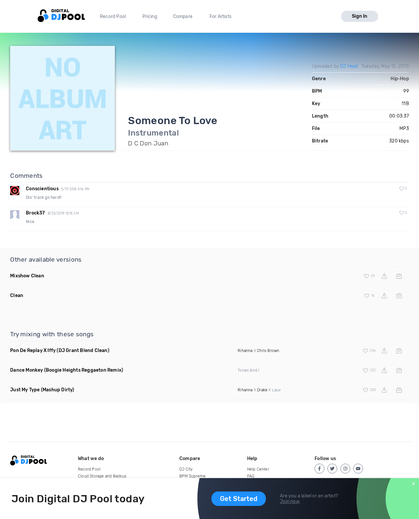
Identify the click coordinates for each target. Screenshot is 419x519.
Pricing (149, 16)
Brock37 (35, 213)
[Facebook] (319, 468)
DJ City (185, 469)
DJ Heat (349, 66)
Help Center (258, 469)
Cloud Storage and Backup (102, 476)
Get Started (238, 499)
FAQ (251, 476)
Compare (182, 16)
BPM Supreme (192, 476)
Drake (262, 390)
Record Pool (113, 16)
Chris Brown (268, 350)
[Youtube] (358, 468)
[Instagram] (345, 468)
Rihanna (245, 350)
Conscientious (42, 189)
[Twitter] (332, 468)
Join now (289, 501)
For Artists (220, 16)
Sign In (359, 16)
